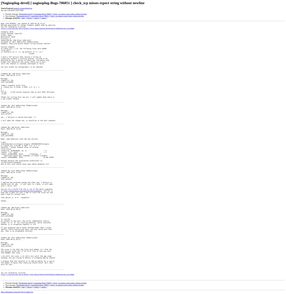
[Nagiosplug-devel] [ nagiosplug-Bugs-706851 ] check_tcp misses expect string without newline (53, 14)
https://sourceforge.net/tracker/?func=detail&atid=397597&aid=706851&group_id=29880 (37, 28)
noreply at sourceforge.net (23, 8)
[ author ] (43, 18)
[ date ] (23, 18)
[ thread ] (29, 18)
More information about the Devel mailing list (17, 292)
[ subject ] (36, 18)
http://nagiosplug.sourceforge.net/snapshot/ (23, 191)
